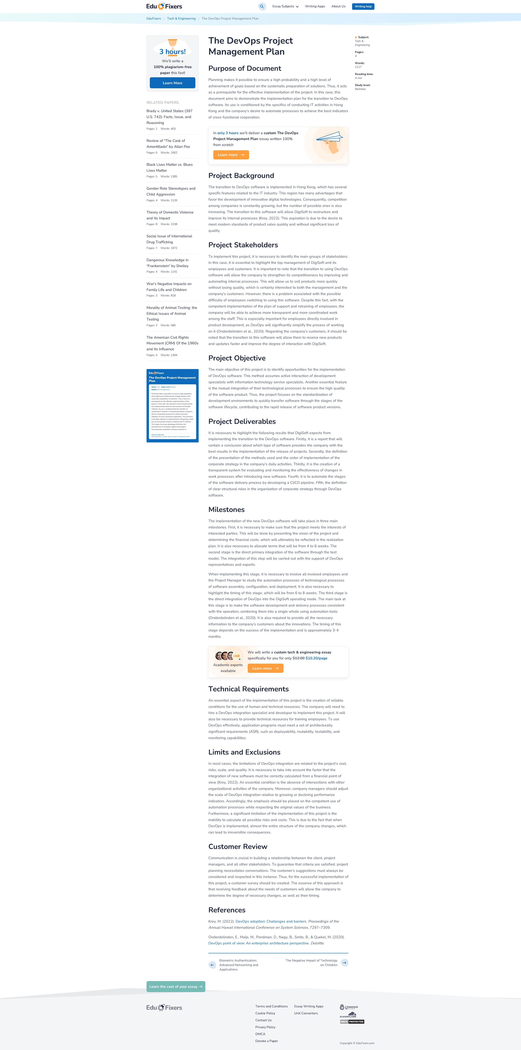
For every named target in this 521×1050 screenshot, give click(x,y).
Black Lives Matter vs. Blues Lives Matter (170, 167)
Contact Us (263, 1020)
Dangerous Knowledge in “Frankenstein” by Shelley (167, 263)
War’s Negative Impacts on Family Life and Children (169, 286)
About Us (339, 6)
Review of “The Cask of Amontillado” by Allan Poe (168, 143)
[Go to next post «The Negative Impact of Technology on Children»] (316, 962)
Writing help (363, 6)
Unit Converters (306, 1013)
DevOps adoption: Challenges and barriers (271, 921)
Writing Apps (315, 6)
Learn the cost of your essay (173, 986)
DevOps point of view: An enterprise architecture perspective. (259, 943)
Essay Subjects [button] (283, 6)
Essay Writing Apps (308, 1006)
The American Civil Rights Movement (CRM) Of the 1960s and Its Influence (172, 343)
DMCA (260, 1034)
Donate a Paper (266, 1041)
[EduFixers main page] (164, 6)
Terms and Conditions (271, 1006)
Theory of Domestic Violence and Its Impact (170, 215)
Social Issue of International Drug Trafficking (169, 239)
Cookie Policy (265, 1013)
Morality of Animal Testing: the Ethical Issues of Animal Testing (172, 313)
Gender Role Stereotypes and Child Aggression (171, 191)
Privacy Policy (265, 1027)
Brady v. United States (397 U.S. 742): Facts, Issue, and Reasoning (170, 116)
